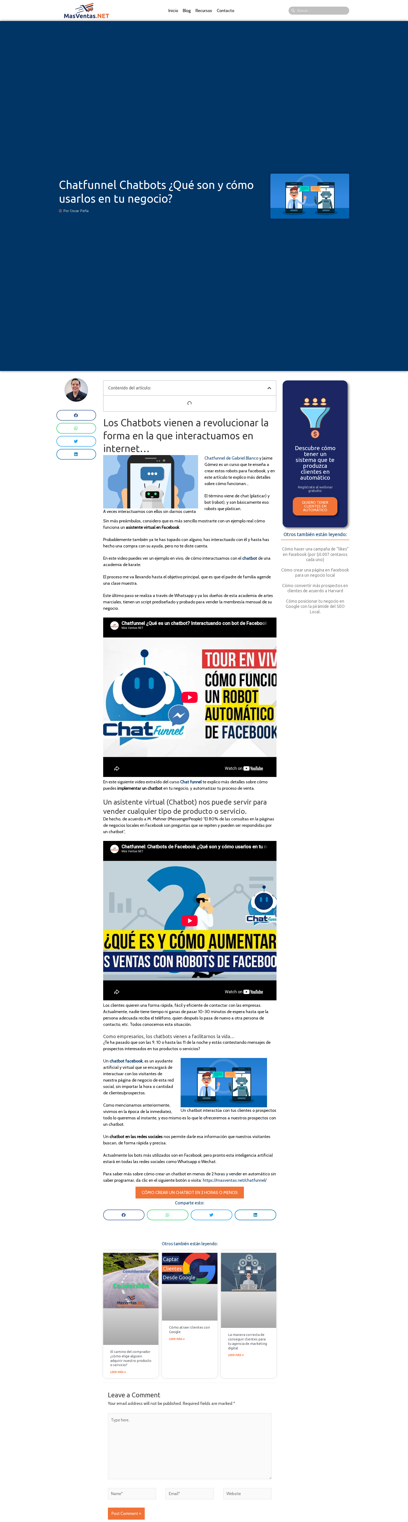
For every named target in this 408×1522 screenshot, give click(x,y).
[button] (76, 415)
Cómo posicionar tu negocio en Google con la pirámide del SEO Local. (315, 606)
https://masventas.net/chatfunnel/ (235, 1180)
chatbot (249, 558)
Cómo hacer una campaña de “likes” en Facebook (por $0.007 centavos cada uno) (315, 554)
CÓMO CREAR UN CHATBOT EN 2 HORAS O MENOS (190, 1192)
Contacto (225, 10)
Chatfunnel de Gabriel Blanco (231, 458)
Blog (187, 10)
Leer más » (118, 1372)
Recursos (204, 10)
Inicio (173, 10)
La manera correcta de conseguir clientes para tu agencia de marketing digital (247, 1341)
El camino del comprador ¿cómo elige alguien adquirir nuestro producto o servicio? (130, 1358)
